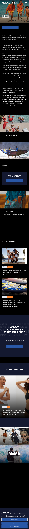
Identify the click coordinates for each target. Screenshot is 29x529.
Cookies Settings (14, 519)
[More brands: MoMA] (14, 454)
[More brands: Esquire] (14, 436)
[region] (14, 518)
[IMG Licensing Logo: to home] (10, 3)
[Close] (27, 509)
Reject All (14, 523)
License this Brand (10, 27)
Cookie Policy (22, 516)
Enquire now (14, 180)
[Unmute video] (25, 236)
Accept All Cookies (14, 526)
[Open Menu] (26, 3)
